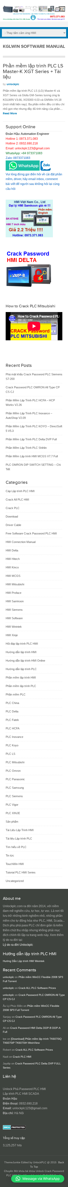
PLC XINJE (13, 813)
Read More (10, 113)
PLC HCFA (12, 728)
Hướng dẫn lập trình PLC (21, 669)
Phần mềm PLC (16, 694)
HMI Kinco (12, 567)
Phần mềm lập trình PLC (21, 686)
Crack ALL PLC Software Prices (37, 988)
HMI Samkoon (15, 601)
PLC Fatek (12, 719)
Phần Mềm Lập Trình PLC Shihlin (26, 447)
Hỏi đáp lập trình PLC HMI (22, 643)
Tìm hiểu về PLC (16, 847)
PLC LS (10, 753)
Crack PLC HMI (22, 1056)
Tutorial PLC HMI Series (21, 872)
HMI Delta (12, 550)
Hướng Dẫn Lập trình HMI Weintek (23, 961)
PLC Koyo (12, 745)
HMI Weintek (14, 626)
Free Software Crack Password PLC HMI (31, 533)
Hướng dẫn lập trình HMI (21, 652)
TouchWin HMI (15, 864)
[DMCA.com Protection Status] (14, 1128)
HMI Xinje (12, 635)
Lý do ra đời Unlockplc (18, 944)
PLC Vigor (12, 804)
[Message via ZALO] (45, 169)
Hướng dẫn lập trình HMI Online (25, 660)
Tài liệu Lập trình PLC (19, 838)
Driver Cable (13, 525)
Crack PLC (12, 508)
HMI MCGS (13, 575)
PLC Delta (12, 711)
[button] (37, 1178)
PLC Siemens (14, 796)
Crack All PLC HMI (17, 499)
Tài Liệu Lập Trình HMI (20, 830)
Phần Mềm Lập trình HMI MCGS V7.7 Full (32, 456)
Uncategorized (15, 880)
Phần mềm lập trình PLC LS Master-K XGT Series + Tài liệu (33, 71)
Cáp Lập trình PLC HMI (20, 491)
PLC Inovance (14, 736)
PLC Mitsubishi (15, 762)
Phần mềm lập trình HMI (21, 677)
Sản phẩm (12, 821)
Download (12, 516)
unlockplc (13, 84)
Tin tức (10, 855)
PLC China (12, 703)
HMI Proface (13, 592)
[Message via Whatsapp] (23, 169)
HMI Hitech (13, 558)
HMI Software (14, 618)
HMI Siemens (14, 609)
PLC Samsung (15, 787)
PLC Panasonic (15, 779)
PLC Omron (13, 770)
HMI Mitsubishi (15, 584)
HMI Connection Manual (21, 542)
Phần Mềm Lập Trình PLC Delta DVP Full (31, 439)
